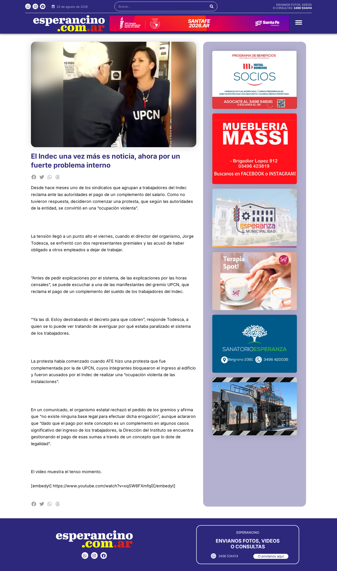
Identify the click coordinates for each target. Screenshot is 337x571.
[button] (34, 177)
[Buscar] (212, 6)
